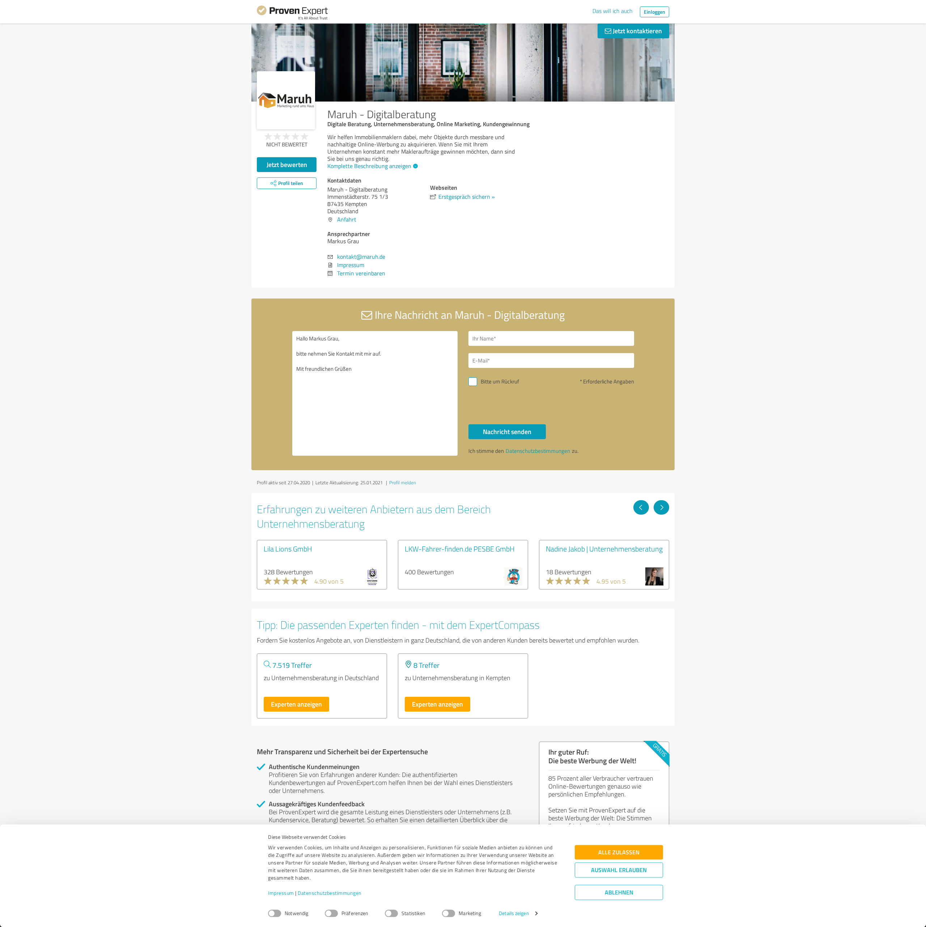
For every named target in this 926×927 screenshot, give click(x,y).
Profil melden (402, 482)
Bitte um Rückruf (500, 381)
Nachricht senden (507, 431)
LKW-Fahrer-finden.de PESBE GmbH (460, 549)
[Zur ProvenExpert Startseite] (292, 13)
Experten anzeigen (296, 704)
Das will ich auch (612, 11)
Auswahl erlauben (619, 870)
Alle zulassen (619, 852)
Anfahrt (346, 219)
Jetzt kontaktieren (636, 30)
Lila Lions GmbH (288, 549)
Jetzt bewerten (287, 164)
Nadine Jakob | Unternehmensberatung (604, 549)
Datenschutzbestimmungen (330, 893)
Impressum (281, 893)
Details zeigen (514, 913)
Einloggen (654, 11)
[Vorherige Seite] (641, 507)
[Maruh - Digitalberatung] (286, 100)
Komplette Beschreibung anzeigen (369, 166)
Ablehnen (619, 892)
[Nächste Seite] (661, 507)
